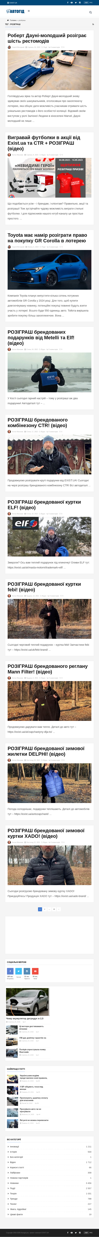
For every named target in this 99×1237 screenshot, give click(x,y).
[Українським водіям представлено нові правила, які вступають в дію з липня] (12, 1079)
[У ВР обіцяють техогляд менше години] (12, 1090)
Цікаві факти (16, 1214)
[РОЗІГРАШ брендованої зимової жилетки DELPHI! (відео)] (49, 783)
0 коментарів (55, 47)
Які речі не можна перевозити (34, 1120)
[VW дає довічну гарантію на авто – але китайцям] (12, 1041)
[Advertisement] (49, 935)
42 (39, 1123)
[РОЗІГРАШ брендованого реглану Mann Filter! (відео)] (49, 701)
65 (39, 1092)
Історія (13, 1152)
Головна (13, 20)
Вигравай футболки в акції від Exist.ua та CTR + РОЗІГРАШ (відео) (44, 143)
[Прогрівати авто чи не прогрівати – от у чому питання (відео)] (12, 1112)
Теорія (13, 1193)
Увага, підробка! (18, 1209)
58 (38, 1103)
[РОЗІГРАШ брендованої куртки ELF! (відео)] (49, 537)
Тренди (13, 1199)
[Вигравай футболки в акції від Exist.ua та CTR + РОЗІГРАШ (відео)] (49, 178)
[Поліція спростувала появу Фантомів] (12, 1053)
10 (54, 909)
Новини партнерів (19, 1178)
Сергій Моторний (18, 47)
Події (45, 47)
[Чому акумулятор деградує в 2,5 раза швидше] (28, 1002)
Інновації (14, 1146)
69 (39, 1081)
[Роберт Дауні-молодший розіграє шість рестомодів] (49, 70)
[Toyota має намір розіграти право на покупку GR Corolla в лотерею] (49, 270)
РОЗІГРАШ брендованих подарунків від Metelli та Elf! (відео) (41, 337)
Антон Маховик (17, 155)
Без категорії (16, 1157)
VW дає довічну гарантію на (32, 1038)
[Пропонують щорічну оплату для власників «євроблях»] (12, 1101)
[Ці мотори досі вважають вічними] (12, 1029)
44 (39, 1114)
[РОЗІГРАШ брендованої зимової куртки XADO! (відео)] (49, 865)
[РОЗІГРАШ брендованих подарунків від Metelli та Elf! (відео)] (49, 372)
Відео (44, 155)
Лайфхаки (15, 1172)
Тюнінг (13, 1204)
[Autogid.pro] (15, 10)
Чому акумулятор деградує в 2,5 (24, 1018)
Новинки (14, 1183)
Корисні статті (17, 1167)
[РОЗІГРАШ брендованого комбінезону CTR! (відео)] (49, 455)
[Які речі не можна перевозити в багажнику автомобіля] (12, 1123)
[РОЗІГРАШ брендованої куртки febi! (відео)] (49, 619)
